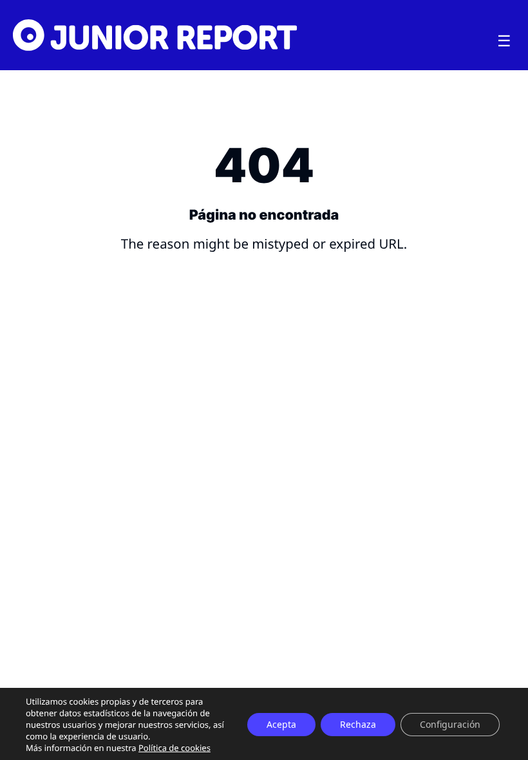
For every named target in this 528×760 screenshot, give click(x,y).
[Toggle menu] (504, 41)
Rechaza (358, 724)
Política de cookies (174, 748)
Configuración (450, 724)
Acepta (281, 724)
